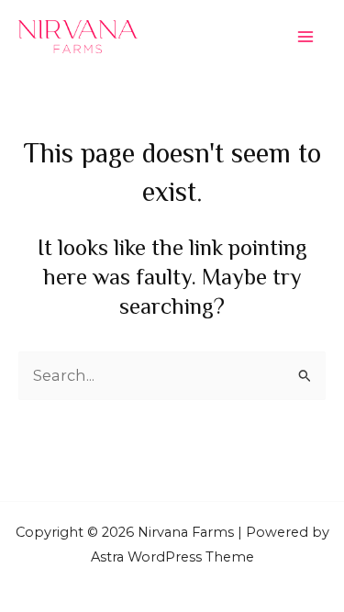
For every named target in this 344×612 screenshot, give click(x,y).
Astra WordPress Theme (172, 557)
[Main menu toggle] (305, 37)
